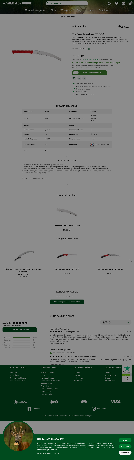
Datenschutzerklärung (44, 453)
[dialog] (67, 230)
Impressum (56, 453)
